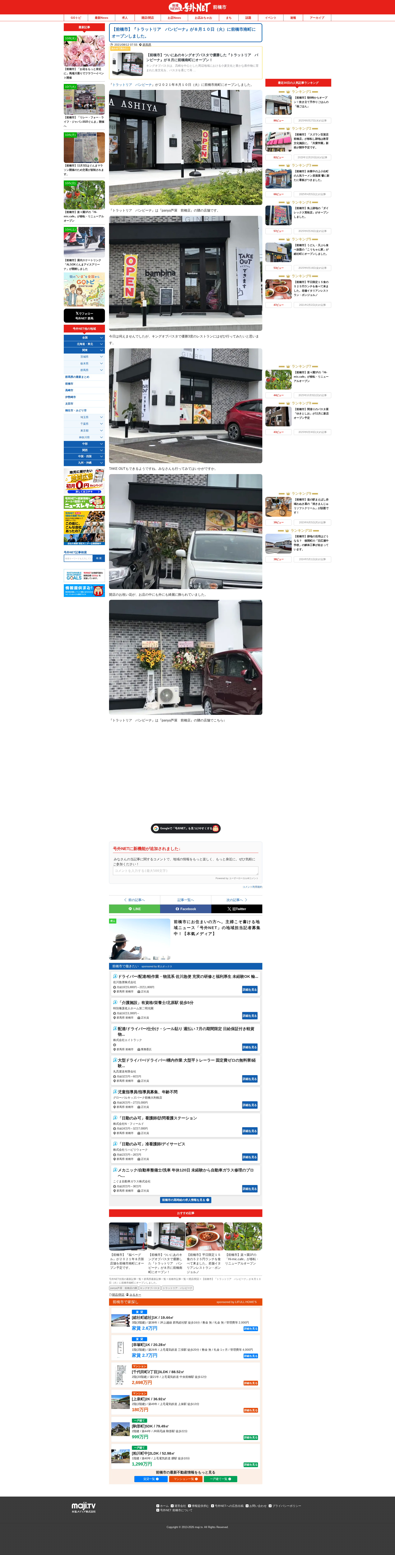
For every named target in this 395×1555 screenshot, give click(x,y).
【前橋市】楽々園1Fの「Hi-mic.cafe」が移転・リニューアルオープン (311, 377)
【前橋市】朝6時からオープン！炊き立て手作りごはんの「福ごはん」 (311, 102)
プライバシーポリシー (286, 1505)
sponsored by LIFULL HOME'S (237, 1302)
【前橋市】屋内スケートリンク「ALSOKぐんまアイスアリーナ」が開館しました (82, 264)
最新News (101, 17)
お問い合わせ (258, 1505)
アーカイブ (317, 17)
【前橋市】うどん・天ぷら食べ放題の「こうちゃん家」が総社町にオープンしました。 (311, 249)
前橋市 (220, 7)
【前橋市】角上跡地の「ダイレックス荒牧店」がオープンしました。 (311, 212)
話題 (248, 17)
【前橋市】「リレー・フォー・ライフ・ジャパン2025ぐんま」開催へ (84, 122)
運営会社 (180, 1505)
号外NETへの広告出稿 (229, 1505)
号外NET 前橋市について (176, 1510)
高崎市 (69, 390)
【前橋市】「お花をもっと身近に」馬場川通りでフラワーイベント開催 (84, 73)
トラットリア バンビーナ (132, 84)
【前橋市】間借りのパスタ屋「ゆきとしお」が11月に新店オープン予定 (311, 413)
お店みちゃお (203, 17)
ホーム (164, 1505)
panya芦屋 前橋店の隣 (123, 1288)
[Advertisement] (298, 51)
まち (229, 17)
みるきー (135, 1294)
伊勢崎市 (70, 397)
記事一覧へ (186, 900)
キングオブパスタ (150, 1288)
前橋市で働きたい (125, 966)
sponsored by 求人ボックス (157, 966)
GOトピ (76, 17)
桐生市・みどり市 (76, 410)
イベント (270, 17)
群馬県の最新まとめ (77, 377)
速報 (293, 17)
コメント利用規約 (252, 886)
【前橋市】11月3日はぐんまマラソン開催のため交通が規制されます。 (84, 170)
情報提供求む (200, 1505)
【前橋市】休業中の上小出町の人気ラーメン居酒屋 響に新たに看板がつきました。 (311, 175)
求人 (125, 17)
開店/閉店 (148, 17)
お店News (174, 17)
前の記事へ (136, 900)
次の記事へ (235, 900)
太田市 (69, 403)
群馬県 (147, 44)
